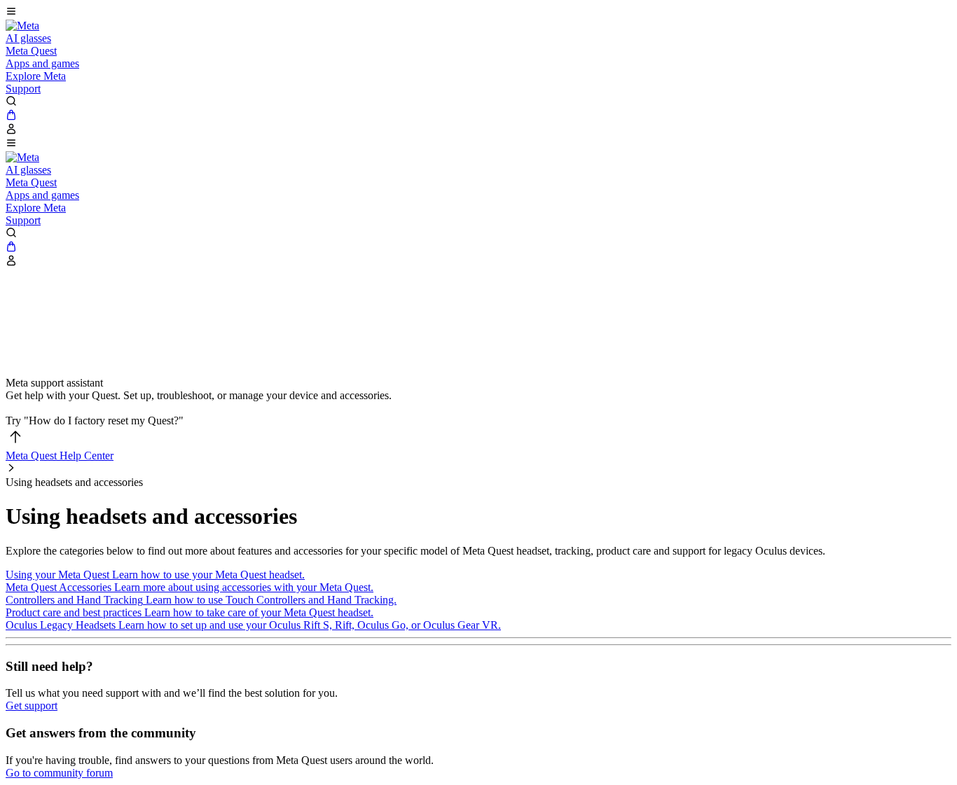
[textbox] (478, 408)
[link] (22, 26)
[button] (478, 13)
